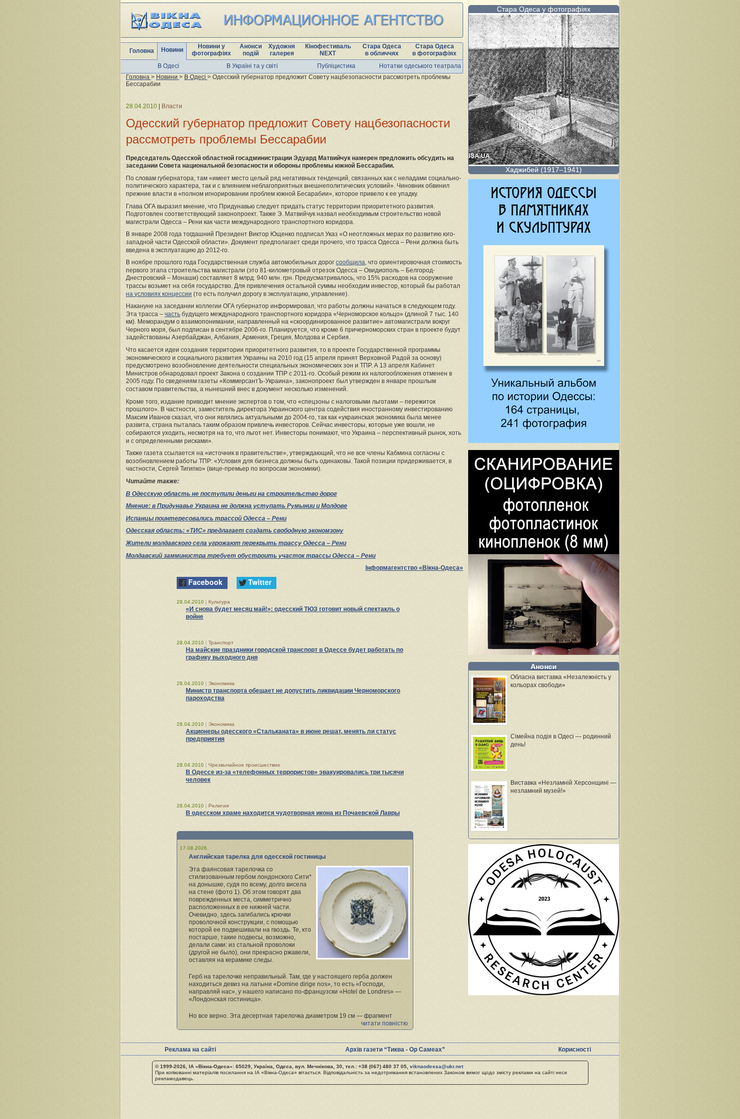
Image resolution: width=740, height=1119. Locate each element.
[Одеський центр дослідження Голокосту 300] (543, 992)
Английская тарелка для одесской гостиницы (257, 856)
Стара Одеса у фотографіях (543, 9)
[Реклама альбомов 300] (543, 440)
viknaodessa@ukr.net (436, 1066)
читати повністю (384, 1023)
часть (172, 314)
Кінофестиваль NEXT (328, 50)
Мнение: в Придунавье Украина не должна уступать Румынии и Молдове (236, 505)
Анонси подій (251, 50)
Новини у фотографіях (211, 50)
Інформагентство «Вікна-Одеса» (414, 567)
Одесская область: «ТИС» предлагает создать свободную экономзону (234, 530)
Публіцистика (336, 65)
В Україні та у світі (252, 65)
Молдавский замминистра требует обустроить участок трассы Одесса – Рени (251, 555)
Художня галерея (281, 50)
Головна (141, 50)
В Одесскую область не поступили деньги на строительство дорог (231, 493)
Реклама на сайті (190, 1049)
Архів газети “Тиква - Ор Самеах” (395, 1049)
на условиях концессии (159, 293)
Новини (172, 49)
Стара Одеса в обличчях (381, 50)
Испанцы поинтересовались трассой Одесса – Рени (206, 518)
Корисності (574, 1049)
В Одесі (168, 65)
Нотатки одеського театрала (420, 65)
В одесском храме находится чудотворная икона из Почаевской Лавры (293, 812)
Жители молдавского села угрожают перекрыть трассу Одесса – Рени (236, 543)
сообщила (350, 262)
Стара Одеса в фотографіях (434, 50)
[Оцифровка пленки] (543, 652)
